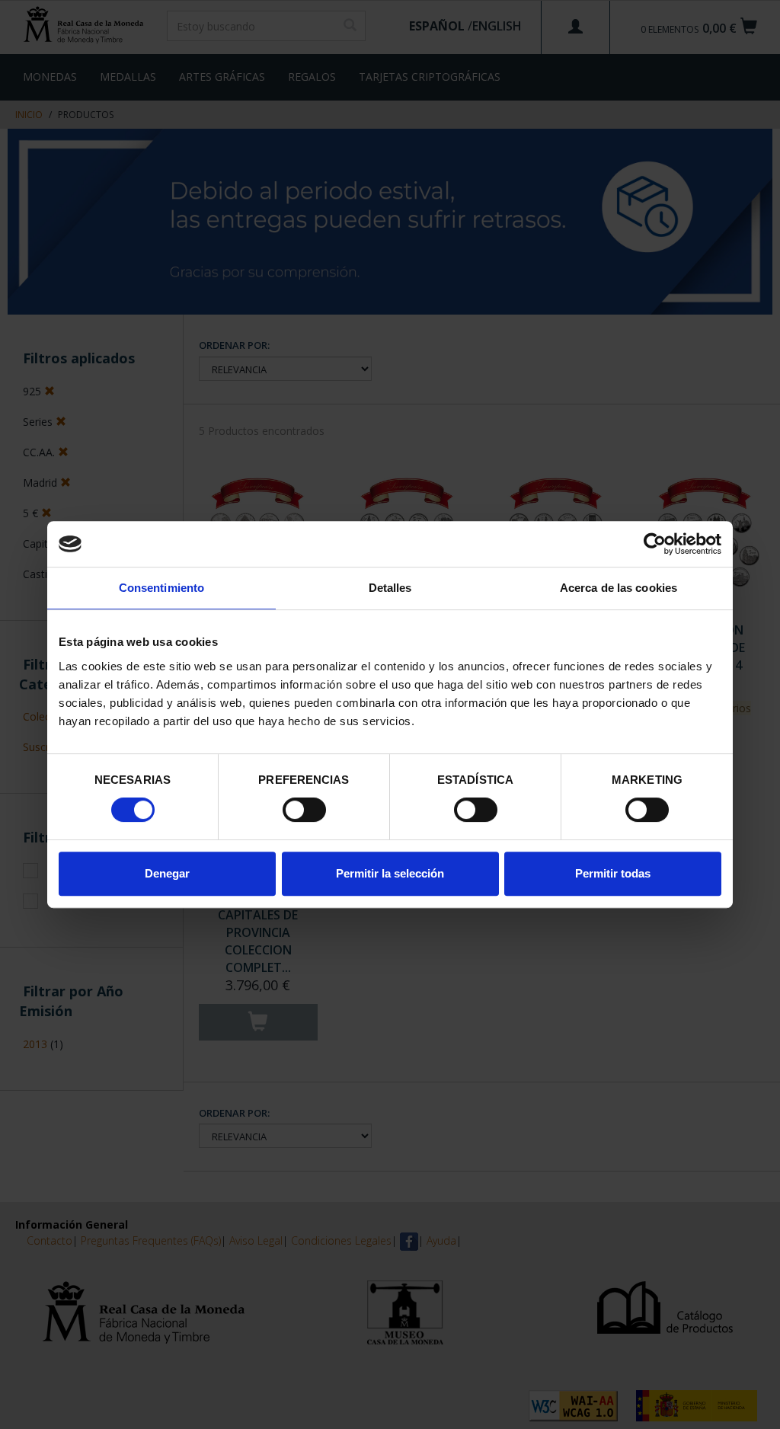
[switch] (304, 810)
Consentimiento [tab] (161, 587)
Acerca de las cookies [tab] (618, 587)
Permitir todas (613, 873)
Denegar (167, 873)
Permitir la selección (390, 873)
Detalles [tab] (390, 587)
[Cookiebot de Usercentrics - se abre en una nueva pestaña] (654, 543)
